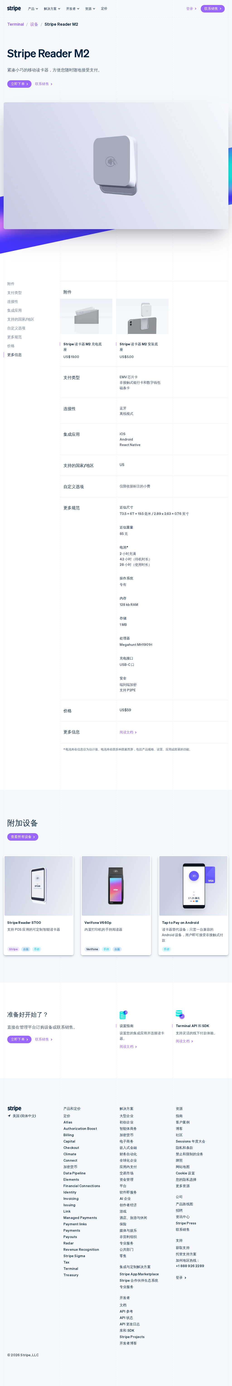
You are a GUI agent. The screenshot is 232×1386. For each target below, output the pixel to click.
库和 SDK (127, 1330)
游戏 (123, 1211)
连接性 (12, 301)
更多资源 (183, 1185)
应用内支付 (128, 1166)
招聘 (179, 1210)
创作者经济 (128, 1205)
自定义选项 (16, 328)
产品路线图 (184, 1204)
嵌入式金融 (128, 1147)
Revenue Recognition (81, 1249)
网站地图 (183, 1166)
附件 (10, 283)
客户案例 (183, 1122)
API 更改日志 (130, 1324)
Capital (69, 1141)
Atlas (67, 1122)
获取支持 (183, 1247)
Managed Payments (80, 1217)
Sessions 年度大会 (190, 1141)
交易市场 (126, 1173)
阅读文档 (126, 732)
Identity (70, 1192)
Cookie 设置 (185, 1173)
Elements (71, 1179)
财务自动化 (128, 1154)
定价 (104, 8)
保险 (123, 1224)
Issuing (69, 1205)
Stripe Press (186, 1223)
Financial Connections (81, 1185)
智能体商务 (128, 1128)
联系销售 (211, 8)
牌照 (179, 1160)
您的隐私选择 (186, 1179)
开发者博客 (128, 1343)
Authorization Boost (80, 1128)
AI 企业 (125, 1198)
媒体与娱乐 (128, 1230)
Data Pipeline (74, 1173)
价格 (10, 345)
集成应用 (14, 310)
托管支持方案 (186, 1254)
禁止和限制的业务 (189, 1154)
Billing (68, 1135)
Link (66, 1211)
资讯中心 (183, 1216)
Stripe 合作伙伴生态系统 (139, 1280)
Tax (66, 1262)
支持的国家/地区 (20, 319)
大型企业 (126, 1115)
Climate (69, 1154)
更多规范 (14, 336)
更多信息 (14, 354)
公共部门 (126, 1249)
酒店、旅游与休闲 (133, 1217)
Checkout (71, 1147)
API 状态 (126, 1317)
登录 (189, 8)
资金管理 (126, 1179)
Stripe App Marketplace (139, 1274)
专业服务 (126, 1243)
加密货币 (70, 1166)
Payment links (75, 1224)
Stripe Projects (132, 1336)
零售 (123, 1255)
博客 (179, 1128)
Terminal (15, 24)
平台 (123, 1185)
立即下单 (18, 83)
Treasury (71, 1275)
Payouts (70, 1236)
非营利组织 (128, 1236)
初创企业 (126, 1122)
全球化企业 (128, 1160)
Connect (70, 1160)
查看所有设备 (21, 836)
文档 (123, 1305)
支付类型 (14, 292)
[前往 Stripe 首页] (13, 1108)
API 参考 (126, 1311)
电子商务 (126, 1141)
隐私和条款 (184, 1147)
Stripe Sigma (74, 1255)
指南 (179, 1115)
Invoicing (71, 1198)
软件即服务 (128, 1192)
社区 (179, 1135)
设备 (34, 24)
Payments (71, 1230)
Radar (68, 1243)
